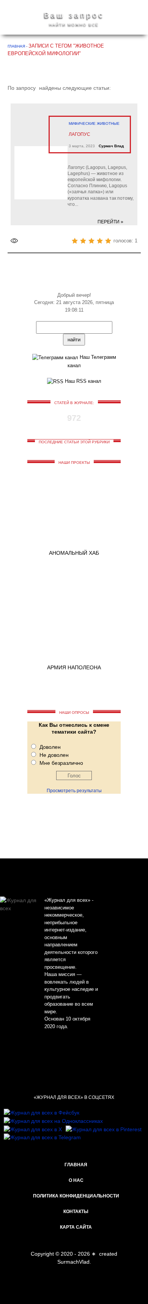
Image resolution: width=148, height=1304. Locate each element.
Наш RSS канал (82, 381)
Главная (76, 1164)
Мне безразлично (61, 763)
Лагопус (79, 134)
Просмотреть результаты (74, 790)
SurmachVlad (73, 1262)
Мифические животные (94, 123)
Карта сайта (76, 1227)
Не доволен (54, 755)
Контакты (75, 1211)
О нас (76, 1180)
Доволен (50, 747)
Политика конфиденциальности (76, 1196)
